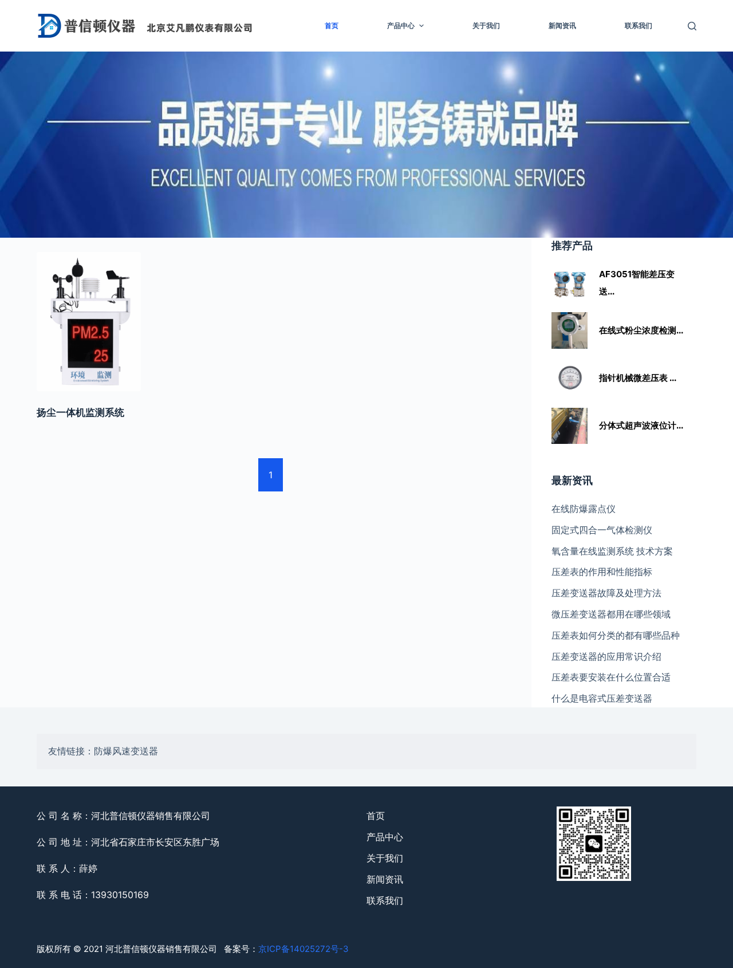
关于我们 (486, 25)
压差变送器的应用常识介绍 (606, 656)
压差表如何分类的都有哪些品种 (615, 635)
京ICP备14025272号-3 (303, 948)
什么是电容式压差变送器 (601, 698)
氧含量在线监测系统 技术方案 (612, 551)
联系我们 (638, 25)
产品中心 (401, 25)
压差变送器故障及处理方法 (606, 593)
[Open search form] (692, 26)
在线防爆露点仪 (583, 508)
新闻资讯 (562, 25)
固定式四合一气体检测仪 (601, 530)
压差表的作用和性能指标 (601, 571)
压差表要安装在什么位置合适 (611, 677)
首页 (331, 25)
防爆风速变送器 (126, 751)
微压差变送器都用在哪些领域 (611, 614)
